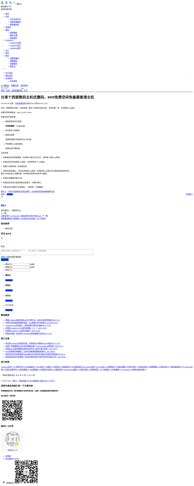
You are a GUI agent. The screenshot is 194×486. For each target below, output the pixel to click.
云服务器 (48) (79, 367)
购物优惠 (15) (96, 370)
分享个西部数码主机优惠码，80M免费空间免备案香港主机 (31, 192)
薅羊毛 (12, 66)
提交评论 (5, 260)
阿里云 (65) (58, 367)
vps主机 (10, 194)
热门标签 (9, 73)
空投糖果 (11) (117, 370)
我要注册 (14, 85)
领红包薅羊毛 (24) (13, 370)
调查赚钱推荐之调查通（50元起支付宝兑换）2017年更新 (23, 219)
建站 (7, 30)
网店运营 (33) (145, 367)
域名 (7, 53)
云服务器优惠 (15, 19)
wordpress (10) (127, 370)
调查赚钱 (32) (155, 367)
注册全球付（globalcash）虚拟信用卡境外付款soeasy (21, 216)
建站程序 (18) (60, 370)
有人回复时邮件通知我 (12, 257)
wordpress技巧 (15, 45)
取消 (2, 246)
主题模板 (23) (36, 370)
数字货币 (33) (134, 367)
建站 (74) (50, 367)
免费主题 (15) (85, 370)
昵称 (7, 264)
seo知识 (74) (42, 367)
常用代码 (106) (22, 367)
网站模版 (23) (25, 370)
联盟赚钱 (13, 61)
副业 (7, 56)
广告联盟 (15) (106, 370)
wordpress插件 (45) (91, 367)
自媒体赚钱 (14, 58)
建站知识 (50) (68, 367)
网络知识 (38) (113, 367)
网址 (7, 270)
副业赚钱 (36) (123, 367)
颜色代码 (9, 76)
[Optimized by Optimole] (4, 482)
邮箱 (7, 267)
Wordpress (9, 40)
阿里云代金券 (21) (48, 370)
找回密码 (24, 85)
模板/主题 (14, 35)
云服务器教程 (15, 22)
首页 (7, 14)
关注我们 (9, 78)
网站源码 (13, 38)
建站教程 (13, 33)
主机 (7, 16)
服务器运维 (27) (177, 367)
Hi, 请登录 (5, 85)
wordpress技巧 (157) (8, 367)
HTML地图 (31, 381)
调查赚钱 (13, 64)
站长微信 (13, 81)
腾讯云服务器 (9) (139, 370)
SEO (7, 50)
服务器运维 (14, 25)
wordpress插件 (15, 48)
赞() (191, 194)
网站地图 (22, 381)
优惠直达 (9, 280)
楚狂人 (19, 4)
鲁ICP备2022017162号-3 (45, 381)
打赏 (187, 194)
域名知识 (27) (166, 367)
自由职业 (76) (33, 367)
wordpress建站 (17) (73, 370)
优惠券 (8, 27)
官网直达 (9, 290)
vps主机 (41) (103, 367)
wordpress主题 (15, 43)
